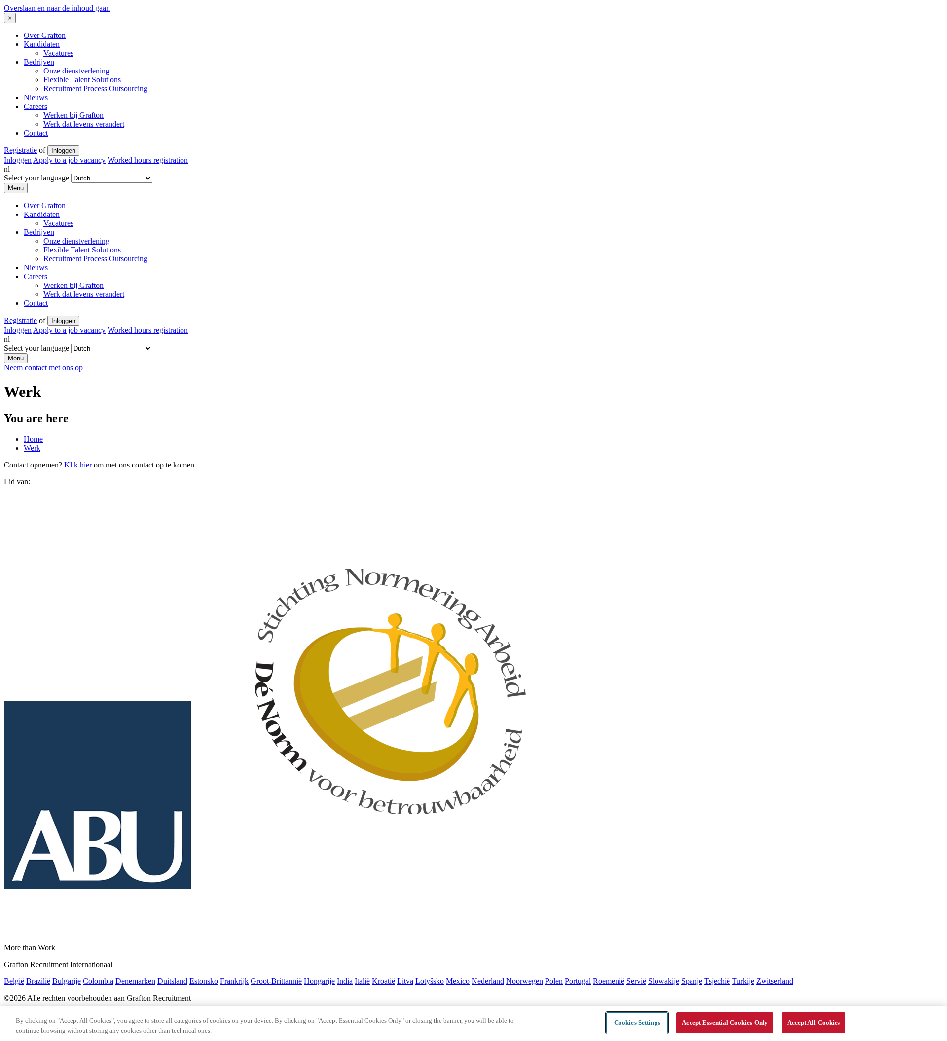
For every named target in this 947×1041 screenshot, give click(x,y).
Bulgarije (66, 981)
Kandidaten (42, 44)
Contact (36, 133)
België (14, 981)
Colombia (98, 981)
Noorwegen (524, 981)
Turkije (743, 981)
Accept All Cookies (813, 1022)
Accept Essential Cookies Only (725, 1022)
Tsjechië (717, 981)
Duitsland (172, 981)
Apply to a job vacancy (69, 160)
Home (33, 439)
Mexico (458, 981)
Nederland (488, 981)
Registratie (20, 150)
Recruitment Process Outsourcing (95, 88)
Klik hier (78, 465)
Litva (405, 981)
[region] (473, 1023)
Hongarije (319, 981)
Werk (32, 448)
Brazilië (38, 981)
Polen (554, 981)
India (345, 981)
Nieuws (36, 97)
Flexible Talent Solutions (82, 79)
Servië (636, 981)
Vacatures (58, 53)
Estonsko (203, 981)
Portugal (578, 981)
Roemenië (608, 981)
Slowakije (663, 981)
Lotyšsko (429, 981)
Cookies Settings (637, 1022)
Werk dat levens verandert (83, 124)
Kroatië (383, 981)
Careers (35, 106)
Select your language (36, 178)
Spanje (691, 981)
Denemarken (135, 981)
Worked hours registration (148, 160)
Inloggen (63, 150)
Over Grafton (45, 35)
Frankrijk (234, 981)
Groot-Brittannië (276, 981)
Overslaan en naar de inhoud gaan (57, 8)
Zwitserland (774, 981)
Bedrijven (39, 62)
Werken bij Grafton (73, 115)
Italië (362, 981)
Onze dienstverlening (76, 71)
